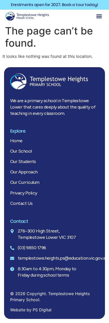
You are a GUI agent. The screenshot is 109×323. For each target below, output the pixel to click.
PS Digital (42, 309)
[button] (99, 16)
